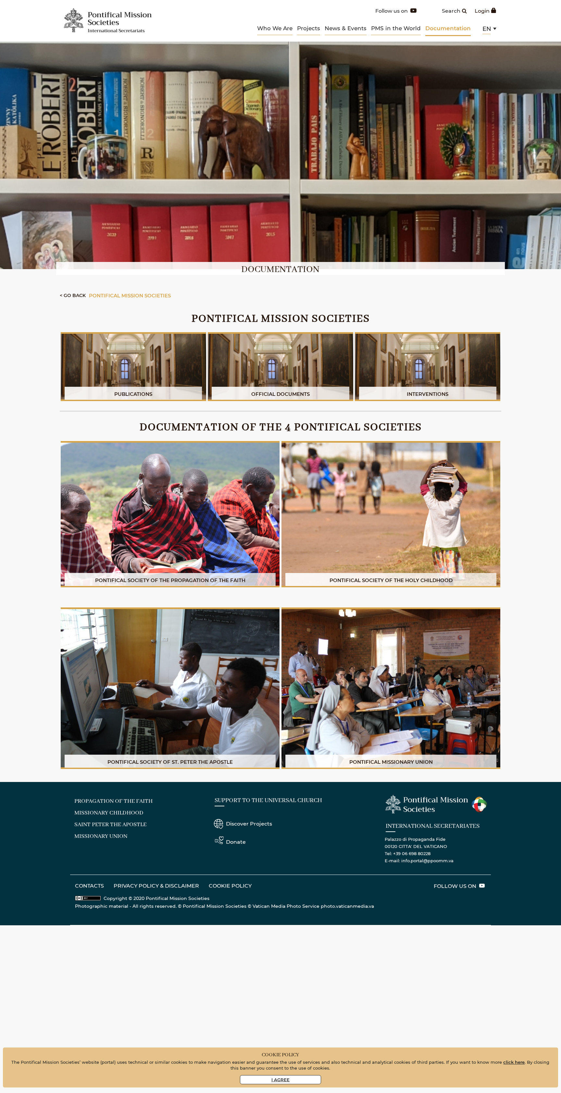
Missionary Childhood (108, 812)
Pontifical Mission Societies (130, 295)
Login (482, 10)
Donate (236, 841)
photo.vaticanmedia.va (347, 906)
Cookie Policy (230, 885)
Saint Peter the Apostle (110, 824)
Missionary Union (100, 836)
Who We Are (275, 28)
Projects (308, 28)
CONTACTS (89, 885)
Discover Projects (249, 823)
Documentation (448, 28)
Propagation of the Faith (113, 801)
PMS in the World (396, 28)
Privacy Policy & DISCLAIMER (156, 885)
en (486, 29)
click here (514, 1062)
